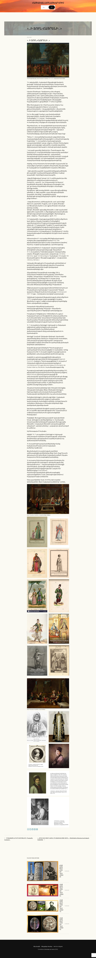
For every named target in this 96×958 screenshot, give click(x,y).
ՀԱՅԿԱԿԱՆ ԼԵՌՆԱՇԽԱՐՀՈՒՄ (48, 2)
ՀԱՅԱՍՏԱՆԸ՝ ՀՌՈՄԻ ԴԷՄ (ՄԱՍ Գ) (61, 923)
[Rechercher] (52, 7)
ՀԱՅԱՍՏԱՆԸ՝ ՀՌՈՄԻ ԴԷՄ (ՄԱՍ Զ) (61, 871)
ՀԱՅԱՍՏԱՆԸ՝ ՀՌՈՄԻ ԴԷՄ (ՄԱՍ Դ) (61, 905)
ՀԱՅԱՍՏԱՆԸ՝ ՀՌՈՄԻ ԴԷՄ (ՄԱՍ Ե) (61, 890)
